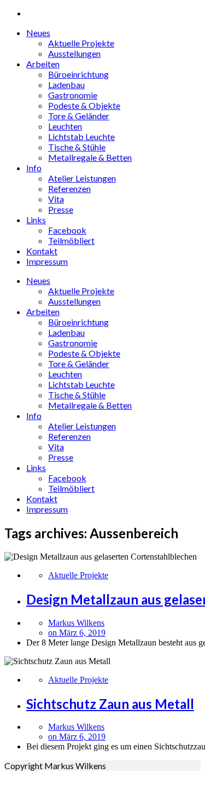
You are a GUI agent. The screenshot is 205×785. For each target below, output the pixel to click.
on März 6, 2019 (77, 632)
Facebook (67, 230)
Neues (38, 32)
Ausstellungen (74, 53)
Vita (56, 199)
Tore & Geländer (78, 116)
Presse (60, 209)
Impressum (47, 261)
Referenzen (69, 188)
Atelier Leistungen (82, 178)
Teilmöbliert (71, 240)
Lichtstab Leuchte (81, 136)
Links (36, 219)
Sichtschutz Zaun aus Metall (110, 704)
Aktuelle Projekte (81, 43)
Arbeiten (43, 64)
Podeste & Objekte (84, 105)
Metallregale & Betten (90, 157)
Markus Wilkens (76, 622)
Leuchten (65, 126)
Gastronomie (72, 95)
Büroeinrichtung (78, 74)
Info (34, 167)
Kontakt (41, 251)
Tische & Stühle (77, 147)
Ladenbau (66, 84)
